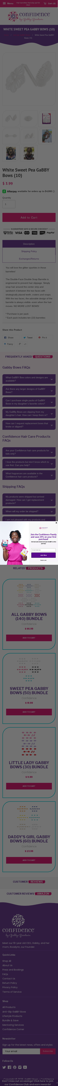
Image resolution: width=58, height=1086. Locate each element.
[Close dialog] (56, 523)
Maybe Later (43, 560)
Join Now (43, 555)
